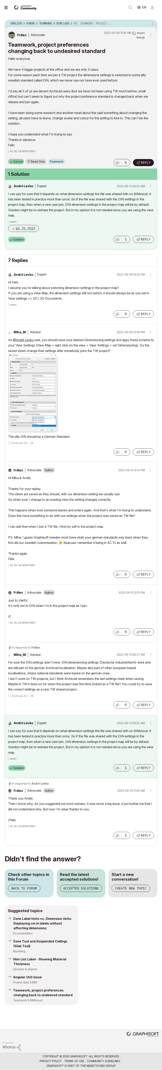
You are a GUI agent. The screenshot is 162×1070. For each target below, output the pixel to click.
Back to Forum (24, 888)
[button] (117, 162)
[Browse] (8, 7)
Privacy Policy (51, 1061)
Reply (146, 163)
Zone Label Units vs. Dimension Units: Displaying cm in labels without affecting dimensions (42, 923)
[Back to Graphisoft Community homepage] (26, 7)
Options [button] (151, 24)
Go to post (26, 228)
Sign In (154, 7)
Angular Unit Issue (27, 977)
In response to (26, 647)
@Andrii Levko (23, 340)
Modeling (19, 951)
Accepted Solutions (81, 888)
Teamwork (56, 161)
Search (130, 7)
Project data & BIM (25, 982)
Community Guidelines (103, 1061)
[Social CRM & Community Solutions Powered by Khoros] (12, 1046)
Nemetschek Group (101, 1065)
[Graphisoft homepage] (143, 1034)
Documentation (23, 933)
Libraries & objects (25, 969)
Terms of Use (74, 1061)
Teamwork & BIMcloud (27, 1000)
